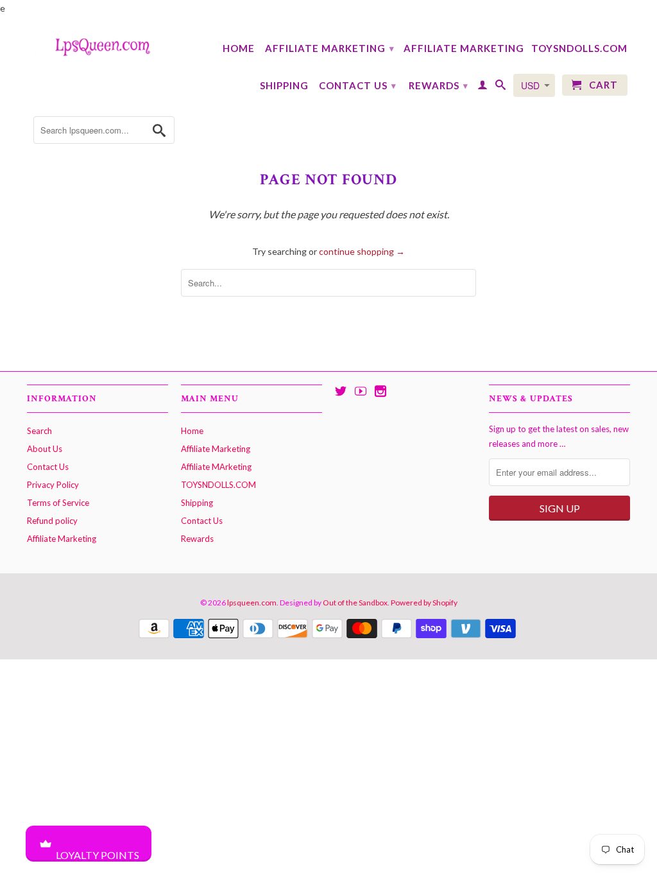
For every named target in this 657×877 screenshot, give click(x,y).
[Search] (500, 87)
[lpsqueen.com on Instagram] (380, 391)
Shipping (284, 85)
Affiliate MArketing (464, 48)
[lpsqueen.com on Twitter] (340, 391)
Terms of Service (58, 503)
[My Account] (482, 87)
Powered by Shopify (424, 602)
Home (239, 48)
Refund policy (52, 521)
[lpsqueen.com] (97, 45)
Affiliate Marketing (330, 48)
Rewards (438, 85)
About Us (44, 449)
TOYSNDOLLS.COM (579, 48)
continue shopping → (362, 251)
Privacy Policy (53, 485)
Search (39, 431)
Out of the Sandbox (355, 602)
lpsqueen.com (252, 602)
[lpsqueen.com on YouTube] (360, 391)
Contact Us (358, 85)
